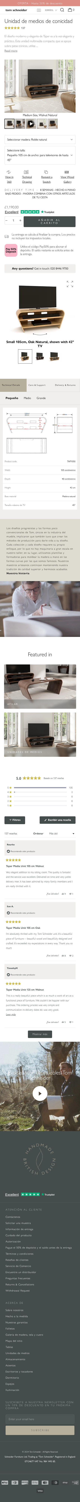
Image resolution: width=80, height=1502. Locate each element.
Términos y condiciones (19, 1253)
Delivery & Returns (65, 385)
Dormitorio (12, 1377)
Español (49, 10)
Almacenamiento (15, 1359)
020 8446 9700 (59, 268)
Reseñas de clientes (17, 1260)
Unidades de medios (18, 1353)
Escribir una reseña (61, 821)
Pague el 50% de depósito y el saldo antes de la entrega (39, 1247)
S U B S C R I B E (40, 1430)
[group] (40, 308)
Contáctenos (13, 1217)
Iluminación (12, 1390)
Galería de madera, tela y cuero (24, 1334)
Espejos (10, 1383)
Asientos (11, 1365)
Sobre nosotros (14, 1310)
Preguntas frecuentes (18, 1278)
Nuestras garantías (17, 1322)
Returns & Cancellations (20, 1284)
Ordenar (38, 833)
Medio (27, 398)
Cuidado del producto (19, 1235)
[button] (40, 28)
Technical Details (11, 385)
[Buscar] (62, 10)
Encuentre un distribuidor (21, 1272)
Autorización (13, 1241)
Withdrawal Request (18, 1290)
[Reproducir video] (40, 1093)
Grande (41, 398)
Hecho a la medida (17, 1316)
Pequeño (12, 398)
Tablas (9, 1347)
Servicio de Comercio (18, 1266)
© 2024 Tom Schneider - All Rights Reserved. (40, 1452)
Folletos (10, 1328)
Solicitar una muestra (18, 1223)
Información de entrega (19, 1229)
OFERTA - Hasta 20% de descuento (40, 3)
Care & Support (37, 385)
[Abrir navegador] (39, 10)
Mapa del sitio (14, 1340)
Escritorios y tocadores (19, 1371)
